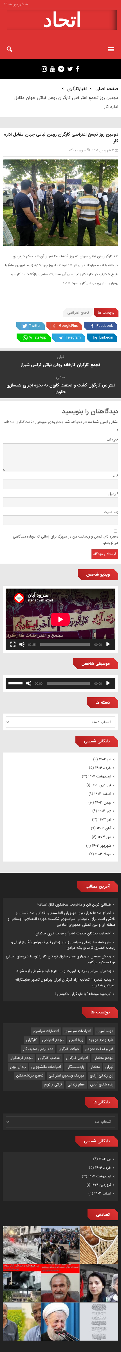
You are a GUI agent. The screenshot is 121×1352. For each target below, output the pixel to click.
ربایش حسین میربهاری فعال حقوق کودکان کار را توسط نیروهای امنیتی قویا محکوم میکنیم (60, 959)
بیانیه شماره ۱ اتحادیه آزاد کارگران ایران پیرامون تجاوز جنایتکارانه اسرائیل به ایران (65, 982)
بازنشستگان (75, 1067)
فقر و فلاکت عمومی (99, 1049)
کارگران (31, 1040)
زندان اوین (18, 1067)
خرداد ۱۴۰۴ (103, 768)
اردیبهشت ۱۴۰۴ (99, 776)
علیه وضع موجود (101, 1040)
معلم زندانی (76, 1084)
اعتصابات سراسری (46, 1031)
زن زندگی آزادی (101, 1075)
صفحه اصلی (106, 88)
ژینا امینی (76, 1040)
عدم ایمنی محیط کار (38, 1049)
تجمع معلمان (103, 1058)
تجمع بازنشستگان (29, 1075)
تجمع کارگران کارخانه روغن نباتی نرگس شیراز (60, 365)
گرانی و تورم (53, 1084)
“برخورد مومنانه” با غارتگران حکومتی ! (83, 994)
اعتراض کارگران (77, 1058)
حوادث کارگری (69, 1049)
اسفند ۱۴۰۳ (102, 794)
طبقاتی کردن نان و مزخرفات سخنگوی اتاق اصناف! (74, 904)
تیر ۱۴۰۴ (105, 759)
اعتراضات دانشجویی (46, 1067)
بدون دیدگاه (77, 150)
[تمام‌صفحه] (13, 644)
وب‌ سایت (111, 512)
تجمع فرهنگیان (21, 1058)
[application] (60, 619)
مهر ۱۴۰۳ (104, 837)
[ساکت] (22, 644)
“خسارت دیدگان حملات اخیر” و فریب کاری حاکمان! (73, 933)
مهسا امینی (105, 1031)
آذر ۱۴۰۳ (104, 820)
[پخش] (108, 644)
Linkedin (106, 338)
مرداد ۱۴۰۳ (103, 854)
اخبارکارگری (77, 88)
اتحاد (62, 20)
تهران (109, 1067)
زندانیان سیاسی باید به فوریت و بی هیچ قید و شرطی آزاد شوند (63, 971)
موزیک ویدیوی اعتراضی (66, 1075)
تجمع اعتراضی (78, 313)
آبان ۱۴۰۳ (104, 828)
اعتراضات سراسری (77, 1031)
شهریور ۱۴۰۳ (101, 846)
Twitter (35, 326)
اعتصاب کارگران (49, 1058)
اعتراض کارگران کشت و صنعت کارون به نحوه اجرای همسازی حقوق (60, 388)
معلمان (94, 1067)
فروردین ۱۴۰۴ (101, 785)
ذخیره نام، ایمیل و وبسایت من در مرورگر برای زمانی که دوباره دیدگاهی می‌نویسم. (65, 540)
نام (115, 476)
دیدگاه (112, 440)
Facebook (105, 326)
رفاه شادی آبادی (101, 1084)
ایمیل (113, 494)
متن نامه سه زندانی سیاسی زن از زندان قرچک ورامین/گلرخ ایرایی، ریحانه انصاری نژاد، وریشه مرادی (63, 945)
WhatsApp (37, 338)
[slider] (16, 683)
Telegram (73, 338)
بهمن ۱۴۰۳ (103, 802)
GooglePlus (68, 326)
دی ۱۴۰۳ (104, 811)
